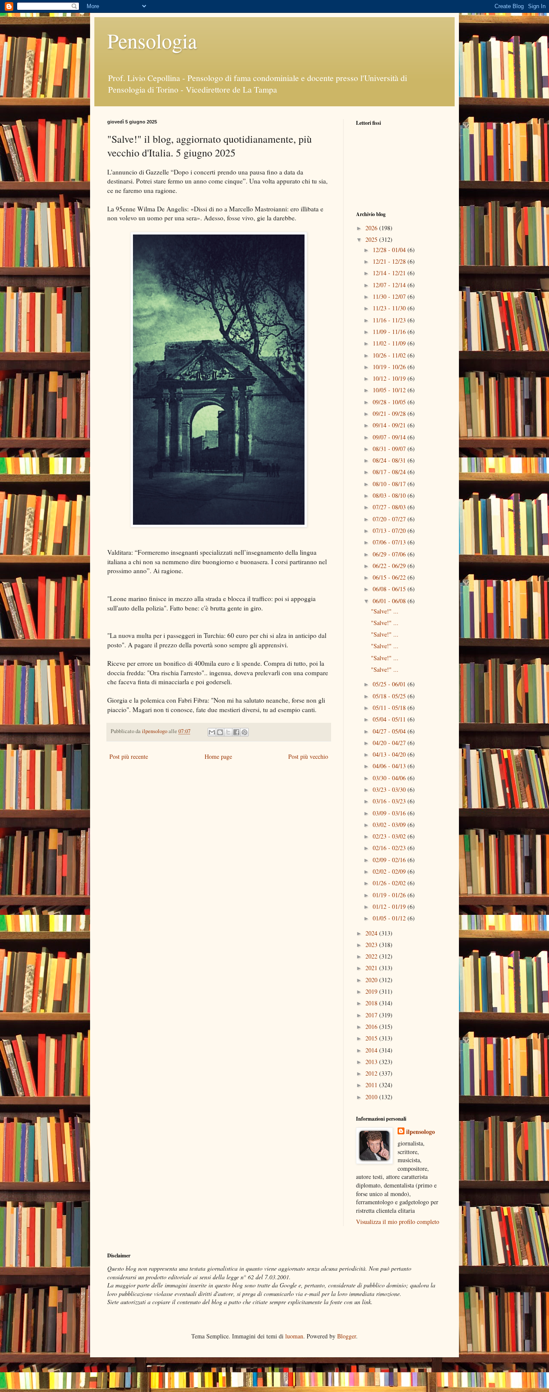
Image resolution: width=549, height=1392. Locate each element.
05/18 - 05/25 (390, 696)
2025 (372, 239)
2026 (372, 228)
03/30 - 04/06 (390, 778)
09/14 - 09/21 (390, 425)
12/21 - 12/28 (390, 261)
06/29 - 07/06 (390, 554)
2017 (372, 1015)
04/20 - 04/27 (390, 743)
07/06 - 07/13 (390, 542)
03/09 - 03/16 (390, 813)
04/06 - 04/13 (390, 766)
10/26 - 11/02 (390, 355)
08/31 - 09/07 (390, 449)
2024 (372, 933)
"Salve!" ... (384, 611)
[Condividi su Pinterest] (244, 732)
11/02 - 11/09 (390, 343)
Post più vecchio (308, 756)
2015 (372, 1038)
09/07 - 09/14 (390, 437)
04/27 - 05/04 (390, 731)
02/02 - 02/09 (390, 871)
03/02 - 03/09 (390, 825)
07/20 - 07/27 (390, 519)
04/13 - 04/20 (390, 754)
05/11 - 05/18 (390, 708)
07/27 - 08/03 (390, 507)
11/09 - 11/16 (390, 332)
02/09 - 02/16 (390, 860)
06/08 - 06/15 (390, 589)
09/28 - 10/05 (390, 402)
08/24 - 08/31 (390, 460)
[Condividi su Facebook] (236, 732)
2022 (372, 956)
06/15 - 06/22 (390, 577)
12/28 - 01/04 (390, 250)
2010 (372, 1097)
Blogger (346, 1336)
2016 (372, 1026)
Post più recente (128, 756)
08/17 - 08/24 (390, 472)
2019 (372, 991)
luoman (294, 1336)
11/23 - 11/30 (390, 308)
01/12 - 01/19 (390, 906)
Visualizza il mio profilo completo (397, 1222)
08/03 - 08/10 (390, 495)
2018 (372, 1003)
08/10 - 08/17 (390, 484)
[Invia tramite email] (212, 732)
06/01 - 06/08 (390, 601)
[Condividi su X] (228, 732)
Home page (218, 756)
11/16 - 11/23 (390, 320)
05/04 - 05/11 (390, 719)
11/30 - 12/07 (390, 296)
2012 (372, 1073)
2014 (372, 1050)
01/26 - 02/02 (390, 883)
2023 (372, 945)
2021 (372, 968)
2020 (372, 980)
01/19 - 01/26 (390, 895)
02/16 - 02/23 (390, 848)
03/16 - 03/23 (390, 801)
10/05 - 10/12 (390, 390)
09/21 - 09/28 (390, 413)
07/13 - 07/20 (390, 530)
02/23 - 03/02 (390, 836)
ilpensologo (420, 1131)
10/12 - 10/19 (390, 378)
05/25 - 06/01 (390, 684)
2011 (372, 1085)
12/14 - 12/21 (390, 273)
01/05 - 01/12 (390, 918)
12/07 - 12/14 (390, 285)
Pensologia (152, 40)
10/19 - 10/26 (390, 367)
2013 (372, 1062)
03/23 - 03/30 (390, 789)
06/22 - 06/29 (390, 566)
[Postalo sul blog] (220, 732)
